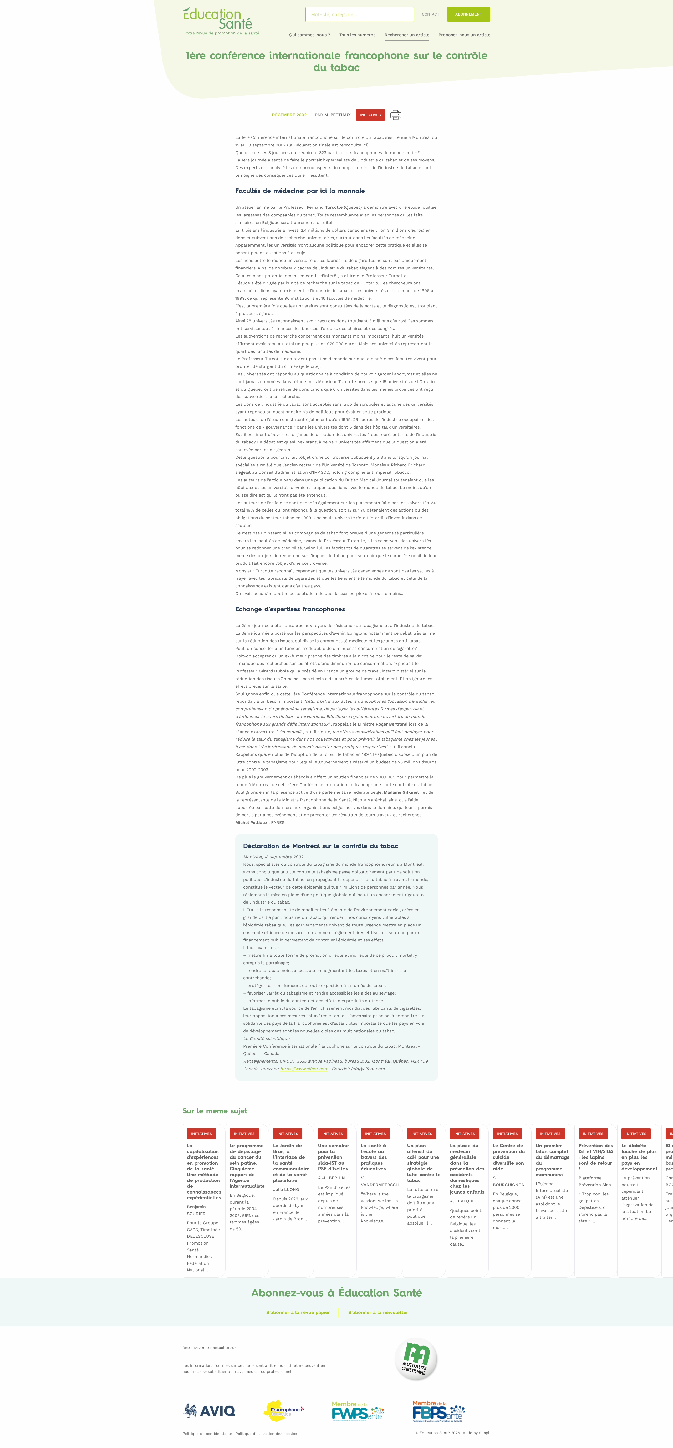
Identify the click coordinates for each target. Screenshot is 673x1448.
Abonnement (468, 14)
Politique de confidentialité (207, 1433)
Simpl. (484, 1433)
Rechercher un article (407, 34)
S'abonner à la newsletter (378, 1312)
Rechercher (403, 14)
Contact (430, 14)
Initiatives (370, 115)
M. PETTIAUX (337, 114)
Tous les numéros (357, 34)
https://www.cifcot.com (304, 1069)
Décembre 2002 (289, 114)
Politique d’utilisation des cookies (266, 1433)
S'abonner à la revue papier (298, 1312)
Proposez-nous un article (464, 34)
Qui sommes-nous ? (309, 34)
